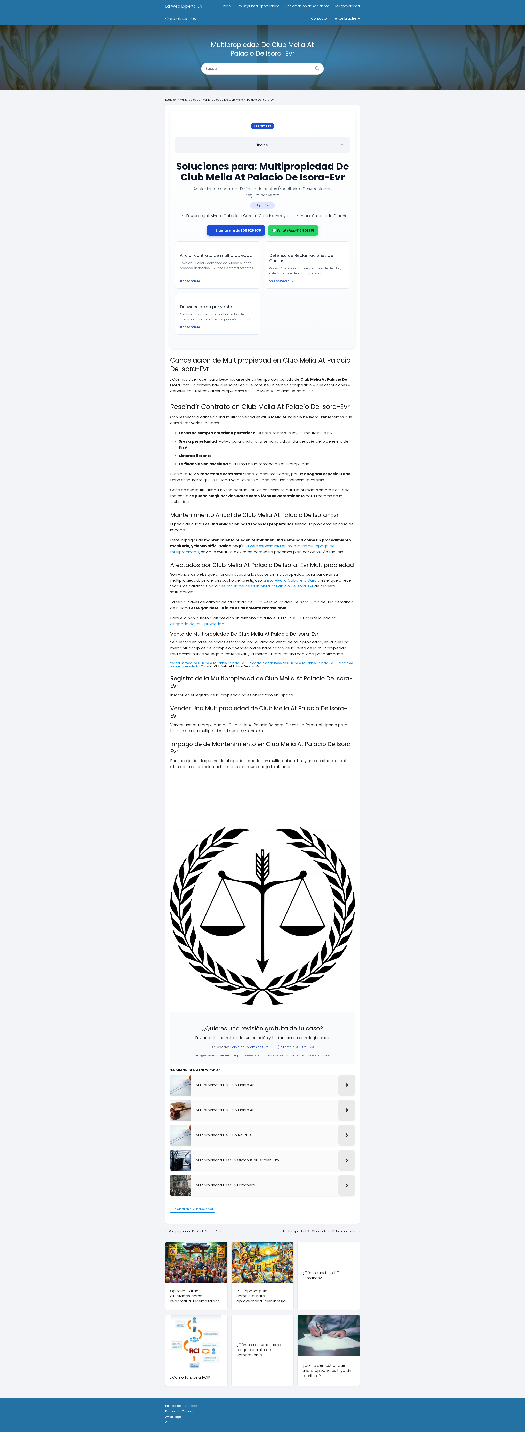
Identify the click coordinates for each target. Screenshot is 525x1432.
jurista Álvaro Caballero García (291, 580)
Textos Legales (344, 18)
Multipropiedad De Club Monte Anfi (195, 1231)
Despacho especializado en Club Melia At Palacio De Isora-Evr (290, 663)
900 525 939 (305, 1047)
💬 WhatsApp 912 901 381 (293, 230)
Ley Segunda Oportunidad (258, 6)
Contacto (319, 18)
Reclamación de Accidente (307, 6)
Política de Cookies (179, 1411)
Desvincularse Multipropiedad (192, 1209)
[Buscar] (316, 67)
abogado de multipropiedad (197, 623)
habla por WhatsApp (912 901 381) (255, 1047)
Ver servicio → (192, 281)
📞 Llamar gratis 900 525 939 (236, 230)
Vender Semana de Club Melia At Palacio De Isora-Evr (207, 663)
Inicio (227, 6)
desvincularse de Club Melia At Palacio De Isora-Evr (266, 586)
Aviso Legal (173, 1417)
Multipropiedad (347, 6)
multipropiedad (262, 205)
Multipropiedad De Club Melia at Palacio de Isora (319, 1231)
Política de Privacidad (181, 1406)
